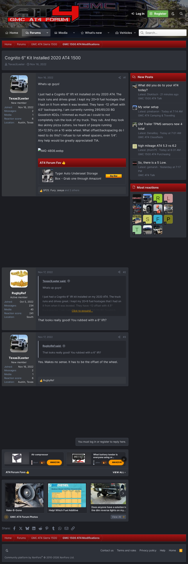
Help (162, 550)
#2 (124, 272)
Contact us (106, 550)
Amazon (55, 462)
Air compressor (39, 454)
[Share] (119, 77)
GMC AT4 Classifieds (150, 137)
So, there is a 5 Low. (152, 162)
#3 (124, 336)
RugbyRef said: (52, 345)
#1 (124, 77)
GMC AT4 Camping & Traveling (156, 115)
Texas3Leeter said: (54, 281)
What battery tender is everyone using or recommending (105, 457)
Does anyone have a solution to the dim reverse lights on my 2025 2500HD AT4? (109, 509)
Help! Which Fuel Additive (63, 510)
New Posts (145, 77)
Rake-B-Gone (14, 510)
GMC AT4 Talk (146, 175)
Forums (35, 33)
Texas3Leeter (16, 64)
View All (119, 472)
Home (14, 33)
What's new (93, 33)
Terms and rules (126, 550)
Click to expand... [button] (82, 310)
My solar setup (148, 107)
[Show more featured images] (123, 493)
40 (31, 309)
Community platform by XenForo (39, 557)
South (30, 316)
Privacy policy (148, 550)
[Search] (181, 14)
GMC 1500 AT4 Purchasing (154, 154)
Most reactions (148, 187)
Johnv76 (99, 462)
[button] (173, 14)
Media (63, 33)
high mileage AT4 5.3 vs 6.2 (157, 145)
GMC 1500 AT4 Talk (150, 98)
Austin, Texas (25, 122)
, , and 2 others (61, 190)
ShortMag (37, 462)
